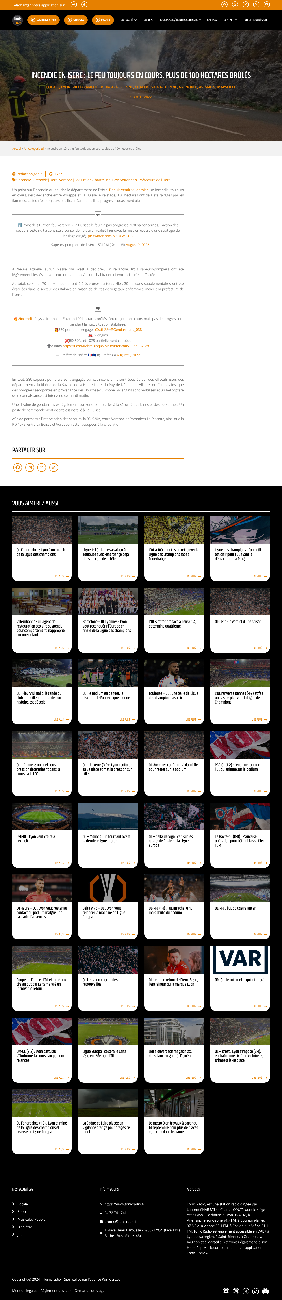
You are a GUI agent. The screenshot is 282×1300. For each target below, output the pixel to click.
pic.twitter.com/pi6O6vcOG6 (110, 235)
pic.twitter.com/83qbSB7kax (127, 345)
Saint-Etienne (164, 87)
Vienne (126, 87)
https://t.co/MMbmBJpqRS (83, 345)
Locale (52, 87)
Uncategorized (34, 148)
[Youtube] (265, 1291)
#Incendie (25, 318)
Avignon (207, 87)
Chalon (142, 87)
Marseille (226, 87)
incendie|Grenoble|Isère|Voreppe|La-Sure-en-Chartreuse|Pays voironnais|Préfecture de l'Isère (94, 179)
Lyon (66, 87)
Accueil (16, 148)
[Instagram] (29, 467)
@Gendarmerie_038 (126, 329)
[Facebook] (17, 467)
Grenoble (188, 87)
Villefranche (85, 87)
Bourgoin (108, 87)
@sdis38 (101, 329)
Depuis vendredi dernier (128, 189)
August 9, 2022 (137, 244)
